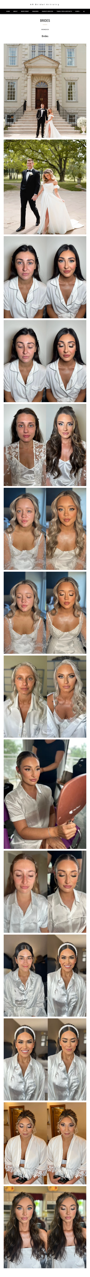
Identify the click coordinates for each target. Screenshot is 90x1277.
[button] (84, 11)
